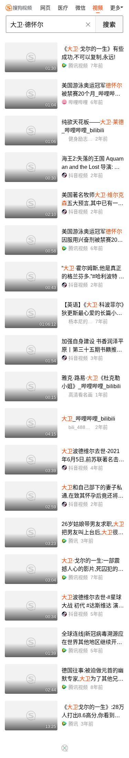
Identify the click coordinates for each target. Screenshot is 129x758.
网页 (45, 8)
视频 (98, 8)
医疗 (63, 8)
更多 (115, 8)
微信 (80, 8)
